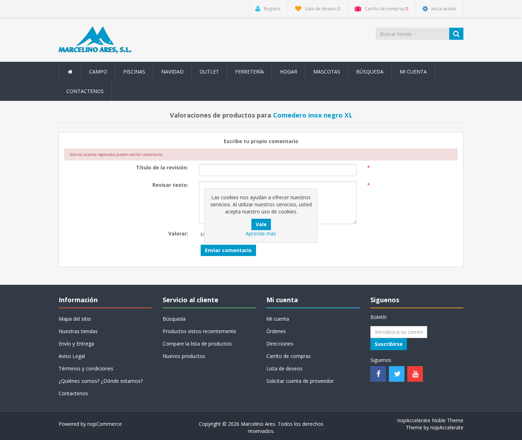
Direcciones (279, 343)
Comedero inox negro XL (313, 115)
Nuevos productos (184, 356)
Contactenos (85, 91)
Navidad (172, 71)
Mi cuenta (413, 71)
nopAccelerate (446, 427)
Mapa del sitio (75, 318)
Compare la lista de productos (197, 343)
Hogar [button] (288, 71)
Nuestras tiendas (78, 331)
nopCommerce (104, 423)
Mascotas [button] (326, 71)
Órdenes (276, 331)
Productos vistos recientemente (199, 331)
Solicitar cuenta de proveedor (300, 380)
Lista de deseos (284, 368)
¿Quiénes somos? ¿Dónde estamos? (101, 380)
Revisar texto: (170, 184)
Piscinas (134, 71)
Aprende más (261, 233)
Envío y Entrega (76, 343)
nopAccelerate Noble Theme (430, 420)
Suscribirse (389, 344)
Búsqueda (370, 71)
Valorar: (178, 233)
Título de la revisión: (162, 167)
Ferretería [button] (249, 71)
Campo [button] (98, 71)
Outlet (209, 71)
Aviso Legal (72, 356)
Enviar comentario (228, 250)
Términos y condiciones (86, 368)
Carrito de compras (288, 356)
